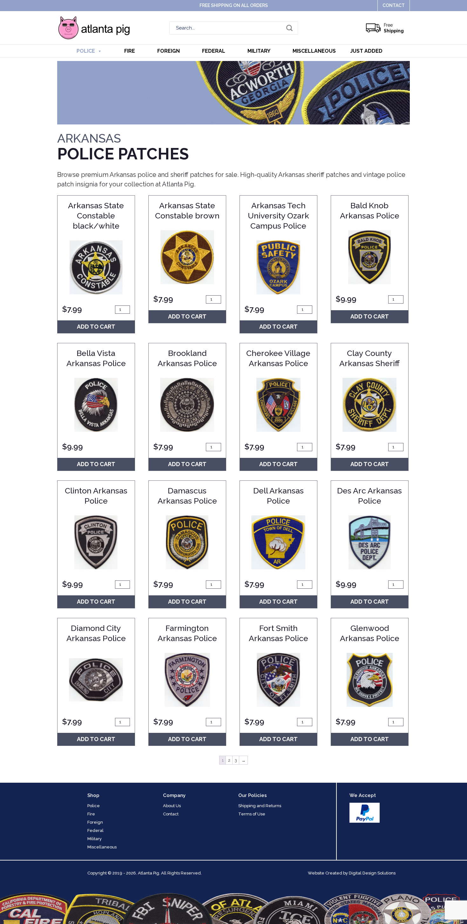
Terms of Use (251, 814)
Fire (129, 51)
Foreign (168, 51)
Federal (213, 51)
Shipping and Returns (259, 805)
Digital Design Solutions (372, 873)
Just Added (366, 51)
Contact (393, 5)
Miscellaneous (314, 51)
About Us (172, 805)
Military (258, 51)
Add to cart (96, 326)
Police (86, 51)
